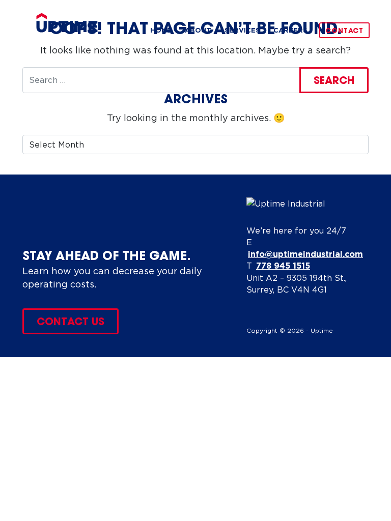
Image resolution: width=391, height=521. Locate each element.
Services (242, 30)
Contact (344, 31)
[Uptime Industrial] (67, 23)
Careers (290, 30)
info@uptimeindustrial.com (305, 253)
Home (161, 30)
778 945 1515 (283, 265)
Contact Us (70, 322)
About (198, 30)
